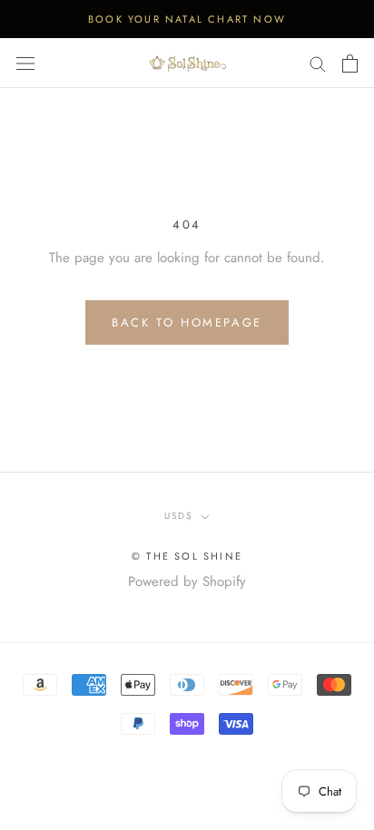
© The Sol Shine (187, 556)
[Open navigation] (25, 63)
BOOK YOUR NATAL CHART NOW (187, 19)
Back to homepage (187, 322)
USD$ (178, 515)
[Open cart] (350, 63)
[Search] (318, 63)
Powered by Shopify (187, 581)
